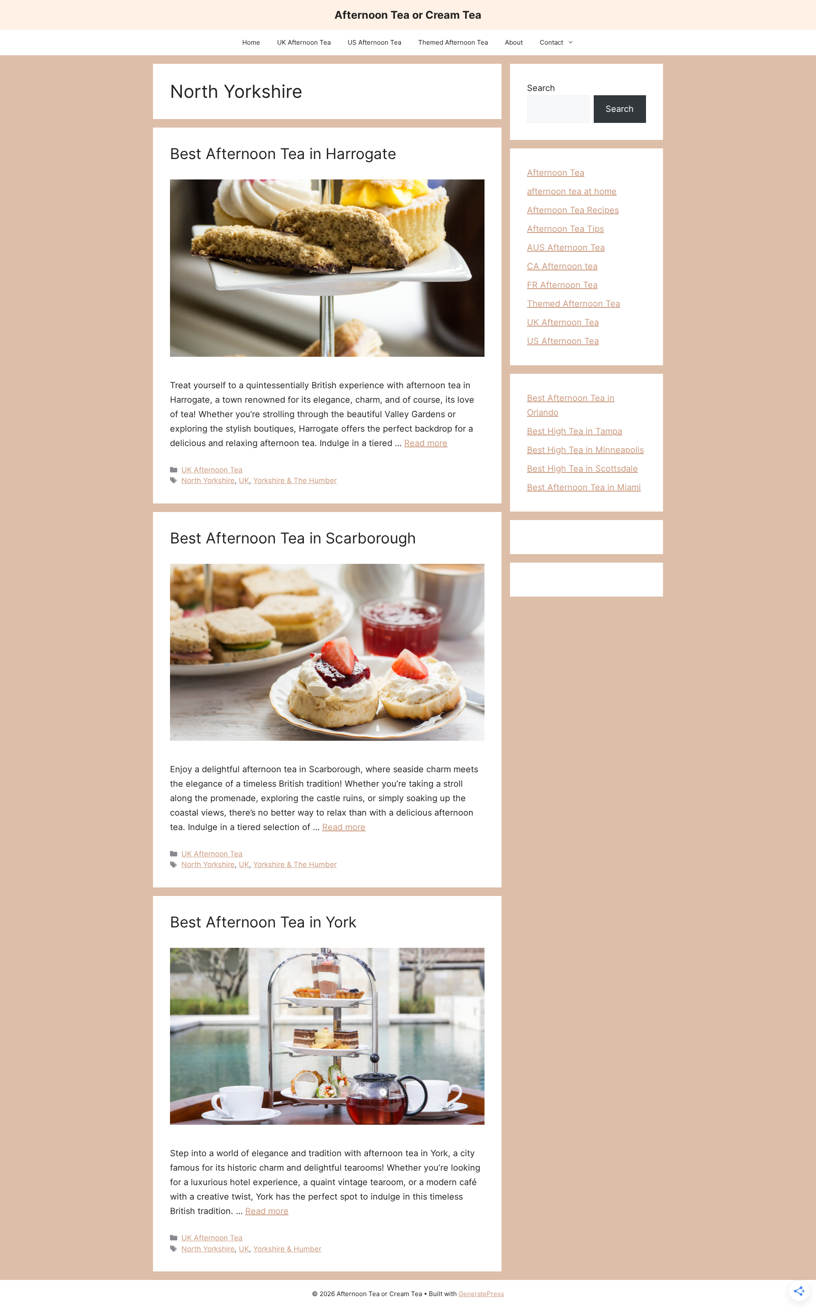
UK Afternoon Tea (304, 42)
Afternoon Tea (555, 173)
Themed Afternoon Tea (453, 42)
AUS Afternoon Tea (566, 247)
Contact (551, 42)
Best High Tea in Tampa (574, 431)
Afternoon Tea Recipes (573, 210)
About (514, 42)
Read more (426, 443)
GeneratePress (481, 1294)
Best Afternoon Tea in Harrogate (283, 153)
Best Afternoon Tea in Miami (584, 487)
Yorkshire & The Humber (295, 480)
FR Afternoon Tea (562, 285)
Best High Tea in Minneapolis (585, 450)
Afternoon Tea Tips (565, 229)
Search (541, 88)
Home (251, 42)
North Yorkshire (208, 480)
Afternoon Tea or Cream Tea (408, 15)
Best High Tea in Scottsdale (582, 468)
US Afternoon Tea (374, 42)
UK (244, 480)
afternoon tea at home (572, 191)
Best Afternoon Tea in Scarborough (293, 538)
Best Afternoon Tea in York (263, 922)
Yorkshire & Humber (287, 1249)
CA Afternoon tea (562, 266)
